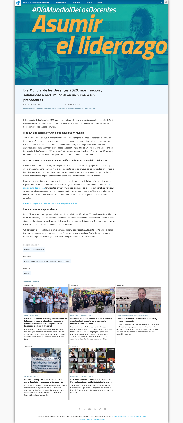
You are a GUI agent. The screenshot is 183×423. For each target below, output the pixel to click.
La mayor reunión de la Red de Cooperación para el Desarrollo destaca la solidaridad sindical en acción (91, 370)
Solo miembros (166, 2)
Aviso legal (82, 419)
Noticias (26, 273)
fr (159, 2)
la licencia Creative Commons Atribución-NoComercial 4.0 (129, 416)
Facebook (79, 409)
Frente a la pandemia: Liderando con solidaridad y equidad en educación (138, 310)
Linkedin (104, 409)
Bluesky (99, 409)
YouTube (89, 409)
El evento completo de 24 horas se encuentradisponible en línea (50, 203)
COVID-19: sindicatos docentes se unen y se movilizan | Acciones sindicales (46, 261)
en (156, 2)
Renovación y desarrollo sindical (34, 249)
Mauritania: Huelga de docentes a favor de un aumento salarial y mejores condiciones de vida (45, 371)
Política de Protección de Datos (95, 419)
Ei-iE (18, 3)
